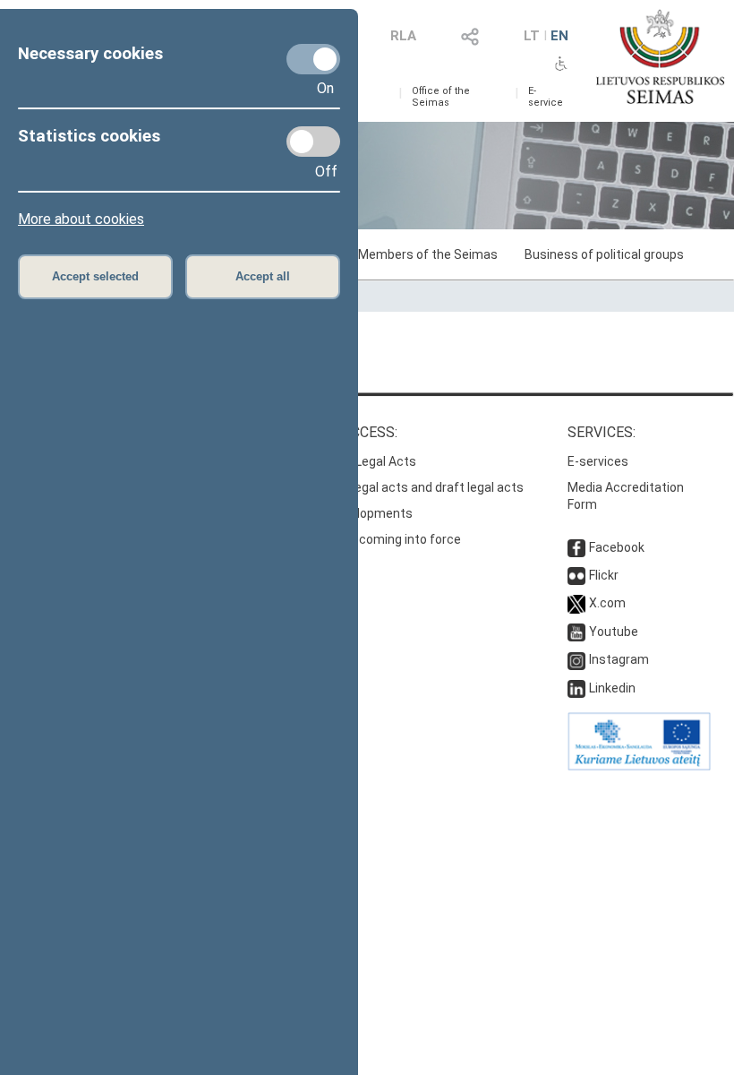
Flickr (604, 575)
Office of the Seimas (441, 96)
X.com (607, 603)
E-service (545, 96)
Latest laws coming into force (374, 539)
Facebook (616, 547)
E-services (598, 461)
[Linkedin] (576, 688)
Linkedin (612, 688)
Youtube (613, 631)
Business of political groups (604, 254)
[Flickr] (576, 575)
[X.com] (576, 603)
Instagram (619, 659)
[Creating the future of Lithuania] (639, 766)
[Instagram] (576, 659)
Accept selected (95, 276)
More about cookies (81, 219)
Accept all (262, 276)
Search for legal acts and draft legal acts (406, 487)
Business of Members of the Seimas (392, 254)
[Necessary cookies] (313, 59)
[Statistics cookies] (313, 141)
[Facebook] (576, 547)
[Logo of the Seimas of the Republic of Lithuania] (660, 56)
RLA (403, 36)
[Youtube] (576, 631)
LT (532, 36)
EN (559, 36)
